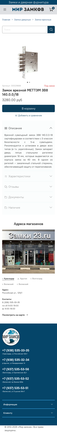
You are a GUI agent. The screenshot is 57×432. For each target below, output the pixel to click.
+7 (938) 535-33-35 (15, 350)
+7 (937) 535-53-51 (15, 388)
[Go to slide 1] (27, 82)
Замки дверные (22, 19)
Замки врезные (43, 19)
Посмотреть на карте (13, 314)
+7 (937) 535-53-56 (15, 369)
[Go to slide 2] (29, 82)
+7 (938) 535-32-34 (15, 360)
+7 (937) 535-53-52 (15, 379)
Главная (6, 19)
